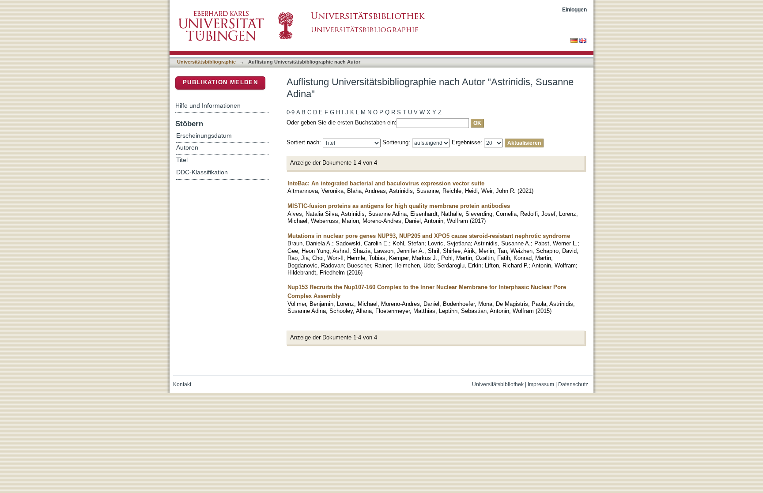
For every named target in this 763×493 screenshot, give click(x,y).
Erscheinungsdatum (204, 135)
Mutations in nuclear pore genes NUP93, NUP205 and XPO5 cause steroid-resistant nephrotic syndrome (428, 236)
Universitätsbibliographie (206, 61)
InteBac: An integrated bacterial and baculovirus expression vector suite (385, 183)
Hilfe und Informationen (208, 105)
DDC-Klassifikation (202, 172)
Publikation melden (220, 82)
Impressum (541, 384)
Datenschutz (573, 384)
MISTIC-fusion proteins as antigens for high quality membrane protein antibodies (398, 206)
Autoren (187, 147)
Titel (182, 160)
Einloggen (574, 9)
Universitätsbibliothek (498, 384)
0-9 (291, 112)
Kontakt (182, 384)
